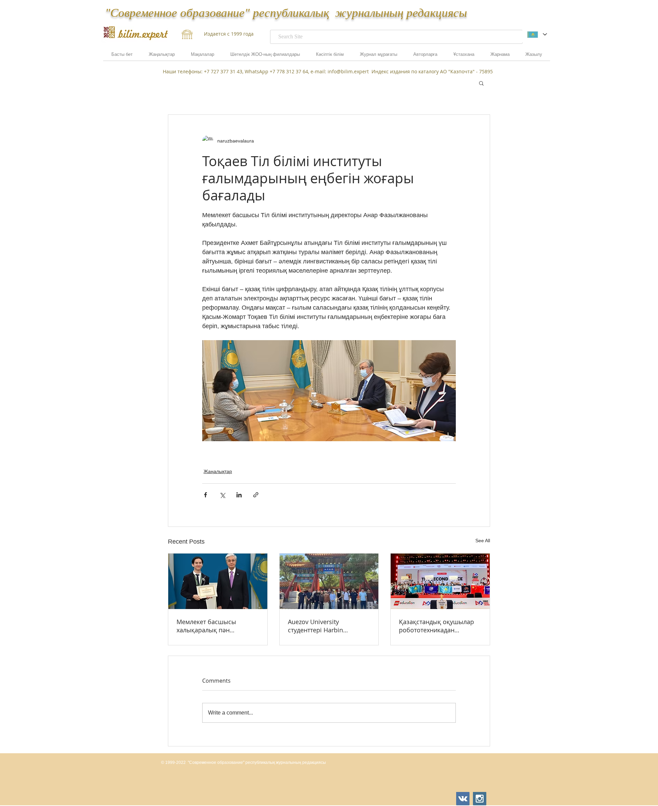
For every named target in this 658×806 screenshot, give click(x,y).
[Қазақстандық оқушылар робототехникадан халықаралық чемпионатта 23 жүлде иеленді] (440, 581)
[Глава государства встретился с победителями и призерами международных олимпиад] (217, 581)
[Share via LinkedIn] (239, 495)
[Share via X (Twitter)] (222, 495)
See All (482, 540)
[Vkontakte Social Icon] (463, 798)
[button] (499, 56)
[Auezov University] (329, 581)
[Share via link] (256, 495)
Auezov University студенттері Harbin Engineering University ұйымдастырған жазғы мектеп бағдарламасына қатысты (324, 626)
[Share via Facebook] (205, 495)
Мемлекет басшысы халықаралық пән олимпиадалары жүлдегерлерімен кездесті (215, 626)
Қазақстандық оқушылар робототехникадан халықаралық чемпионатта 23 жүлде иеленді (439, 626)
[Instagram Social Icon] (479, 798)
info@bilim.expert (348, 71)
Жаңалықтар (218, 471)
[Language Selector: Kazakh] (536, 34)
